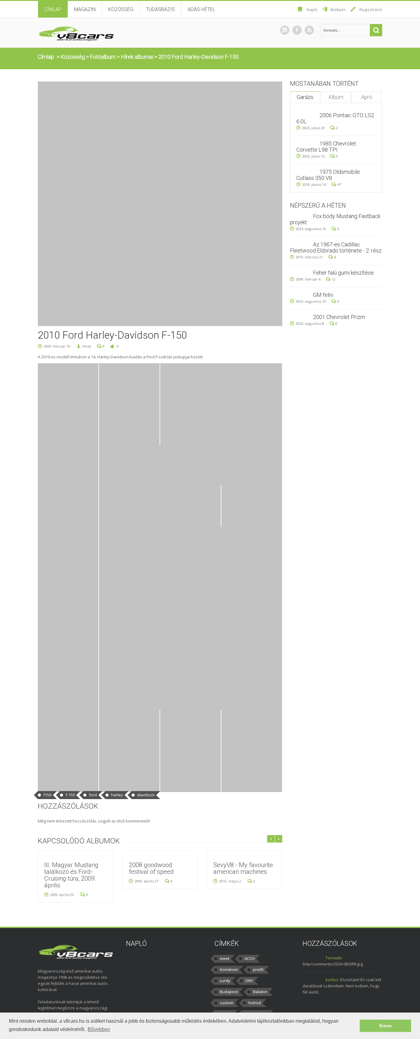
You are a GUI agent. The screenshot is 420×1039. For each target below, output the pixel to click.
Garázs (305, 97)
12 (333, 279)
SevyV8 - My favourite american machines (243, 868)
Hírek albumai (137, 57)
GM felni (323, 295)
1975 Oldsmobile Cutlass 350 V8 (328, 175)
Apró (366, 97)
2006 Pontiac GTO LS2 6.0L (335, 118)
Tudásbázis (160, 9)
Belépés (338, 9)
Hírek (86, 346)
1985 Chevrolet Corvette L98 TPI (326, 146)
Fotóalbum (103, 57)
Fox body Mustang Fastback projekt (335, 219)
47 (339, 184)
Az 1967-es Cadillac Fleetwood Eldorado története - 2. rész (336, 247)
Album (335, 97)
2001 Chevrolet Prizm (339, 317)
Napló (312, 9)
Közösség (120, 9)
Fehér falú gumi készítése (343, 272)
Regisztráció (370, 9)
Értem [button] (385, 1025)
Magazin (85, 9)
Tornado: (334, 958)
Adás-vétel (201, 9)
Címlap (52, 9)
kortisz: (332, 979)
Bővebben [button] (99, 1029)
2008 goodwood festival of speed (151, 868)
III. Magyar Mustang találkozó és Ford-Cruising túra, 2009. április (71, 875)
